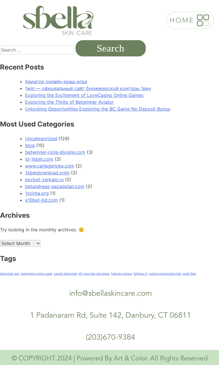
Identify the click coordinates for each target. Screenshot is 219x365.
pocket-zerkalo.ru (44, 179)
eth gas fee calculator (94, 274)
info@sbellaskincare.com (110, 294)
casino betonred (65, 274)
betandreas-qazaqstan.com (54, 186)
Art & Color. (131, 359)
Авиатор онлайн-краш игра (56, 81)
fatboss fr (140, 274)
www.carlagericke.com (49, 166)
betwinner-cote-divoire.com (55, 152)
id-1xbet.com (39, 159)
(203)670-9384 (110, 338)
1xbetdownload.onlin (47, 173)
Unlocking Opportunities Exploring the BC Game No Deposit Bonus (97, 109)
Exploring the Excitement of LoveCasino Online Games (84, 95)
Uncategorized (41, 138)
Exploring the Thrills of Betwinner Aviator (69, 102)
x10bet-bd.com (41, 200)
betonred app (10, 274)
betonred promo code (36, 274)
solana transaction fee (165, 274)
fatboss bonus (121, 274)
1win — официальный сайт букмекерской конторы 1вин (88, 88)
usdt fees (189, 274)
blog (30, 145)
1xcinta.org (37, 193)
